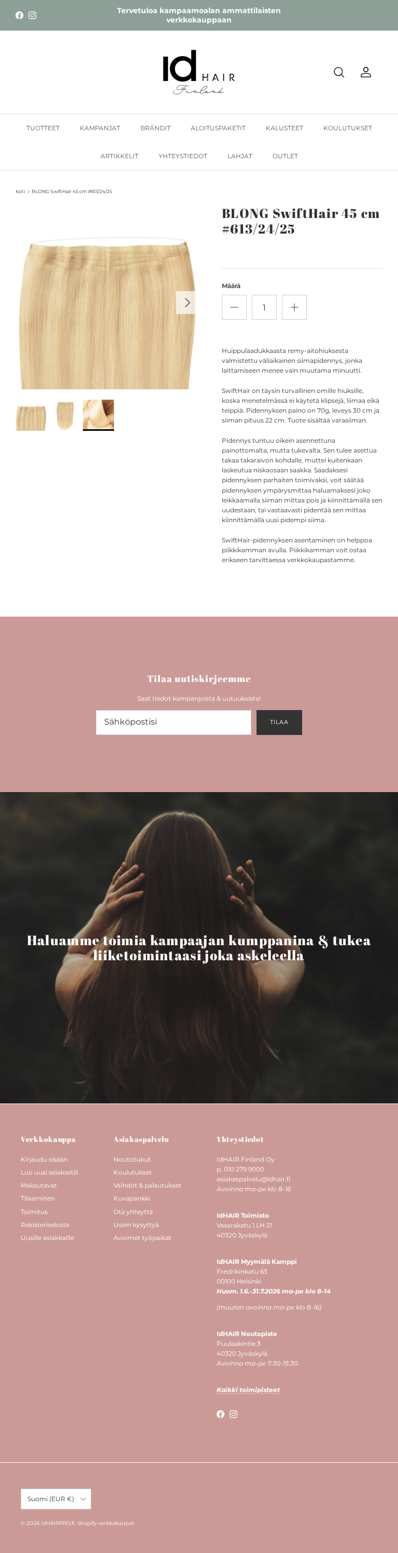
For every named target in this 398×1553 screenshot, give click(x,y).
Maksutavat (39, 1185)
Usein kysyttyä (136, 1225)
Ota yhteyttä (133, 1212)
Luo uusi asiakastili (49, 1172)
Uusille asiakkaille (47, 1238)
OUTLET (285, 156)
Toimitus (34, 1212)
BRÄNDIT (155, 128)
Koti (20, 191)
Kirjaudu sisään (44, 1159)
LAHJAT (240, 156)
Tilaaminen (38, 1198)
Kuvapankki (131, 1198)
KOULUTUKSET (347, 128)
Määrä (231, 286)
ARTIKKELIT (119, 156)
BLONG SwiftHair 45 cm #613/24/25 (72, 191)
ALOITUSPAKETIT (218, 128)
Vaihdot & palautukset (147, 1185)
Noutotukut (132, 1159)
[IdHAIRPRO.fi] (199, 72)
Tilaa (279, 722)
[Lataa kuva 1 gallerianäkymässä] (107, 297)
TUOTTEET (43, 128)
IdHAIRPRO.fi (58, 1523)
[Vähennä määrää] (234, 307)
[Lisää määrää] (294, 307)
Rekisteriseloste (45, 1225)
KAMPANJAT (100, 128)
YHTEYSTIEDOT (183, 156)
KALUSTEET (284, 128)
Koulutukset (132, 1172)
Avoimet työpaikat (142, 1238)
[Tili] (364, 72)
